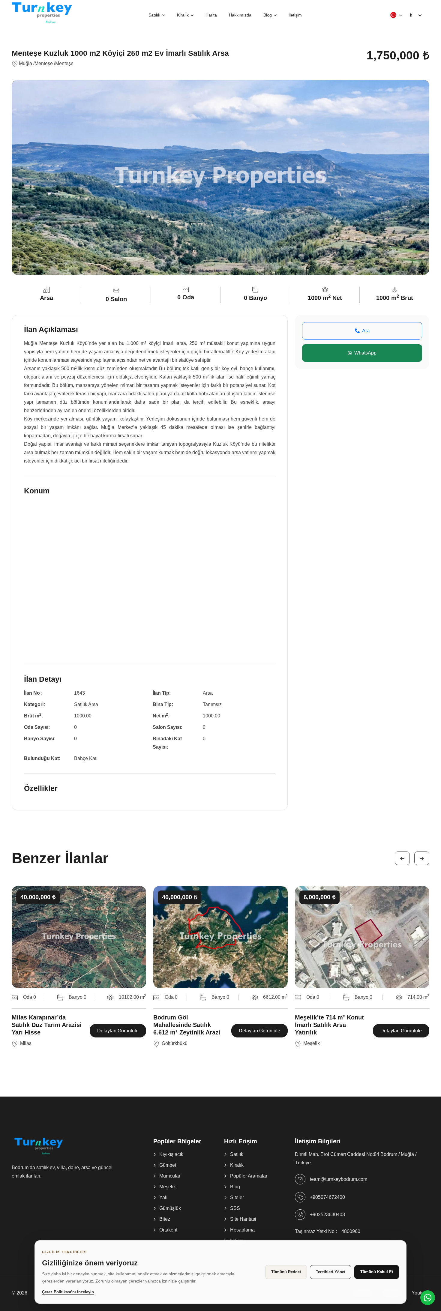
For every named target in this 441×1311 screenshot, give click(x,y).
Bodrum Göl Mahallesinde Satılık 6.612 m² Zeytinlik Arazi (186, 1025)
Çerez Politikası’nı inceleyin (68, 1292)
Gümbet (167, 1165)
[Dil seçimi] (393, 15)
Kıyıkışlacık (171, 1154)
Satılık (154, 15)
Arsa (208, 693)
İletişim (295, 15)
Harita (211, 15)
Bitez (164, 1219)
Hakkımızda (240, 15)
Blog (267, 15)
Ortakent (168, 1229)
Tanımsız (212, 704)
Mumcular (169, 1175)
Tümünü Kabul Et (376, 1272)
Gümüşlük (170, 1208)
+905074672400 (327, 1197)
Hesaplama (242, 1229)
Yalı (163, 1197)
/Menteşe (43, 63)
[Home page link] (42, 12)
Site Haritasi (243, 1219)
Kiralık (183, 15)
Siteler (237, 1197)
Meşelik (167, 1186)
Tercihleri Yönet (330, 1272)
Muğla (25, 63)
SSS (235, 1208)
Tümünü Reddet (286, 1272)
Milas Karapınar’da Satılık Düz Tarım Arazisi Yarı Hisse (47, 1025)
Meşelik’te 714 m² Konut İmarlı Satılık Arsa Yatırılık (329, 1025)
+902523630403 (327, 1214)
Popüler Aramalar (248, 1175)
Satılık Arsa (86, 704)
